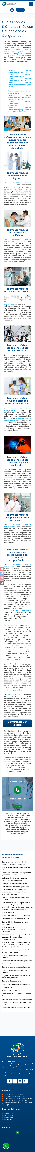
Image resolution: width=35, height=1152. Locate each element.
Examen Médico (8, 912)
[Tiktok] (15, 1081)
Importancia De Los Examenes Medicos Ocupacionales (16, 995)
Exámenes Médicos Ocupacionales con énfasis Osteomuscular (19, 91)
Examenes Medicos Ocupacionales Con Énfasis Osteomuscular (16, 951)
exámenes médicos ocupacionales (17, 184)
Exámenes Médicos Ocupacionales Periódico (19, 75)
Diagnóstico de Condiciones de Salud (15, 883)
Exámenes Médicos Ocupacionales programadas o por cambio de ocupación (19, 110)
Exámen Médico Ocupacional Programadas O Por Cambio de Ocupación (13, 929)
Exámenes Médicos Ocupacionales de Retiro (19, 79)
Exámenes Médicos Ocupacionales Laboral (14, 956)
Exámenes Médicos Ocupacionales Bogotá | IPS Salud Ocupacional (14, 863)
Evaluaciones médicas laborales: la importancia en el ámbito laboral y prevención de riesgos (15, 892)
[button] (17, 1132)
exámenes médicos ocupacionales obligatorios (17, 51)
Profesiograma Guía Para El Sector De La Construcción (17, 1003)
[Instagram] (25, 1081)
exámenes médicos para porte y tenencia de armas (17, 644)
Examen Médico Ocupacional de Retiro (16, 915)
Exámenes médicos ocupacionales (17, 689)
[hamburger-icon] (31, 4)
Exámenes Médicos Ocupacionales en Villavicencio (16, 868)
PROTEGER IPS (12, 625)
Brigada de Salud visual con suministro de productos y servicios (17, 977)
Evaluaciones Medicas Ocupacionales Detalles (15, 898)
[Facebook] (9, 1081)
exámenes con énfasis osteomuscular (17, 409)
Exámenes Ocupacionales (11, 964)
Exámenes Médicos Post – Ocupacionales (17, 961)
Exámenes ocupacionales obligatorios (16, 967)
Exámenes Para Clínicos (11, 990)
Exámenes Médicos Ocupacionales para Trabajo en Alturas (19, 85)
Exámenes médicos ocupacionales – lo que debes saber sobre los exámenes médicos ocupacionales (16, 944)
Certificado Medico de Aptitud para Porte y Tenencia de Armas (17, 874)
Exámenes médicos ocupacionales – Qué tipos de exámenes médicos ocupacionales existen (17, 937)
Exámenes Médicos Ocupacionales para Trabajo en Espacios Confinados (19, 97)
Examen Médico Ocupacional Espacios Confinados (16, 923)
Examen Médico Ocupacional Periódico (16, 919)
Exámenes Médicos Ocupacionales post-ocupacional (19, 103)
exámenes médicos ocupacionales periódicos (17, 241)
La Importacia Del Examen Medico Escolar (17, 999)
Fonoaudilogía (7, 987)
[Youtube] (20, 1081)
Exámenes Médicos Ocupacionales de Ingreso (19, 71)
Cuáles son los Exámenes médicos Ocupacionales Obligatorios (14, 879)
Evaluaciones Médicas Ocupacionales (15, 887)
